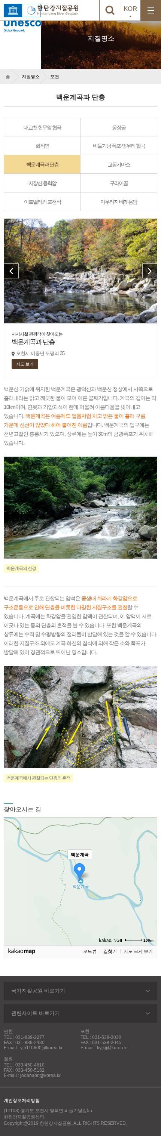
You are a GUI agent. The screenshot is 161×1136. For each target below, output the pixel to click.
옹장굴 (118, 127)
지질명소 (31, 76)
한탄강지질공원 (57, 10)
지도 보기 (25, 364)
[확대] (148, 868)
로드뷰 (90, 951)
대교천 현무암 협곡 (42, 127)
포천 (54, 76)
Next (149, 270)
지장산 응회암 (42, 183)
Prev (11, 270)
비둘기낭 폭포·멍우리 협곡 (119, 146)
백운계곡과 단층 (42, 164)
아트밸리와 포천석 (42, 202)
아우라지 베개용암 (118, 202)
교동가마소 (118, 164)
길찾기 (110, 951)
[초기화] (148, 894)
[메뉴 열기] (150, 10)
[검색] (109, 10)
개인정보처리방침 (22, 1100)
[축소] (148, 880)
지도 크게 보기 (138, 951)
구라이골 (119, 183)
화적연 (42, 146)
